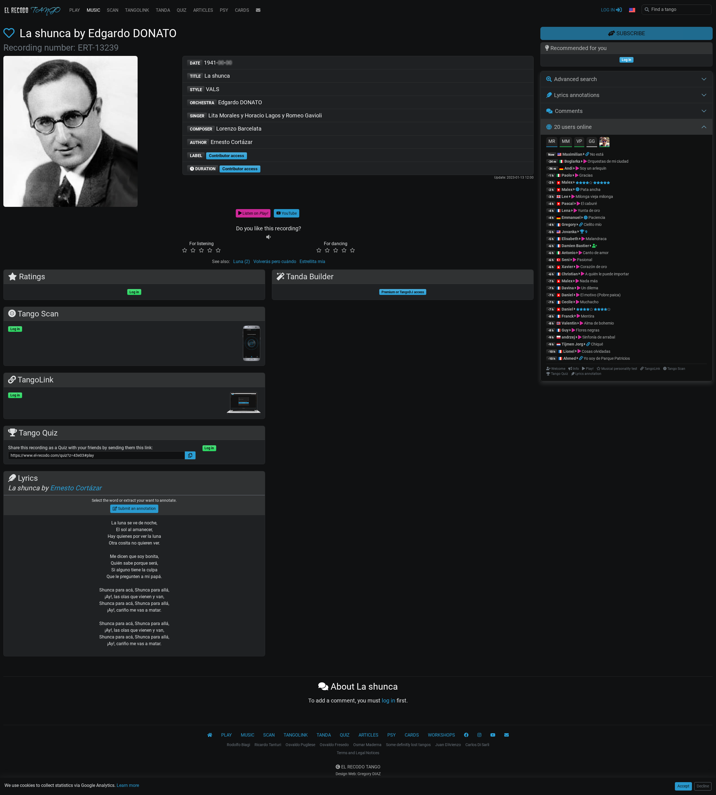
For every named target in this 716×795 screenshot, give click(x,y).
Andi (568, 168)
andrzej (568, 337)
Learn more (128, 785)
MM (566, 141)
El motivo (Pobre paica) (600, 295)
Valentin (569, 323)
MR (551, 141)
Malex (567, 182)
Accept (683, 786)
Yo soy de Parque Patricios (607, 358)
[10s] (268, 237)
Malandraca (596, 238)
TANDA (163, 10)
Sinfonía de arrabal (598, 337)
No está (597, 154)
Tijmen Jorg (572, 344)
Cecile (567, 302)
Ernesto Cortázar (221, 142)
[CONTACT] (258, 10)
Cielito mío (593, 224)
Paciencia (596, 217)
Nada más (588, 281)
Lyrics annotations (576, 95)
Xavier (568, 266)
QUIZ (182, 10)
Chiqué (597, 344)
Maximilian (572, 154)
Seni (566, 259)
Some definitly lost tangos (408, 744)
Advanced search (575, 79)
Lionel (569, 351)
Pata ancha (590, 189)
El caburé (588, 203)
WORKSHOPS (441, 735)
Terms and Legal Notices (358, 753)
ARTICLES (203, 10)
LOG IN (608, 10)
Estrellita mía (312, 261)
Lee (565, 196)
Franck (568, 316)
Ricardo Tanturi (268, 744)
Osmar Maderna (367, 744)
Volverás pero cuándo (274, 261)
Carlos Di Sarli (477, 744)
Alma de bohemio (598, 323)
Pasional (584, 259)
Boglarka (572, 161)
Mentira (587, 316)
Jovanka (569, 231)
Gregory (569, 224)
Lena (566, 210)
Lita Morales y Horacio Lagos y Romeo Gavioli (256, 115)
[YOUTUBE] (493, 735)
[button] (631, 10)
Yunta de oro (588, 210)
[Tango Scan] (578, 189)
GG (592, 141)
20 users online (573, 127)
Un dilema (589, 288)
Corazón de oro (593, 266)
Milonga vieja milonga (594, 196)
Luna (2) (241, 261)
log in (388, 700)
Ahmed (569, 358)
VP (579, 141)
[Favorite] (10, 33)
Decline (703, 786)
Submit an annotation (136, 508)
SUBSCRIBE (630, 33)
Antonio (569, 252)
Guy (565, 330)
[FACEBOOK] (466, 735)
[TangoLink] (587, 154)
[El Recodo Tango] (210, 735)
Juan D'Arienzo (448, 744)
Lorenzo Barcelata (226, 128)
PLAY (74, 10)
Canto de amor (595, 252)
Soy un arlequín (592, 168)
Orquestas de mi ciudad (607, 161)
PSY (224, 10)
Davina (568, 288)
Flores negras (587, 330)
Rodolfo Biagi (238, 744)
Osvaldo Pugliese (300, 744)
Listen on (255, 213)
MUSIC (93, 10)
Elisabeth (570, 238)
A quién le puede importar (606, 274)
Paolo (567, 175)
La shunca (210, 75)
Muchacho (589, 302)
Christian (570, 274)
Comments (569, 111)
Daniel (568, 295)
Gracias (585, 175)
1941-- (211, 62)
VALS (205, 89)
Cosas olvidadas (595, 351)
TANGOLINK (137, 10)
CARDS (242, 10)
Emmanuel (571, 217)
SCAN (112, 10)
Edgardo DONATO (226, 102)
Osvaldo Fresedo (334, 744)
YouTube (289, 213)
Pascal (568, 203)
